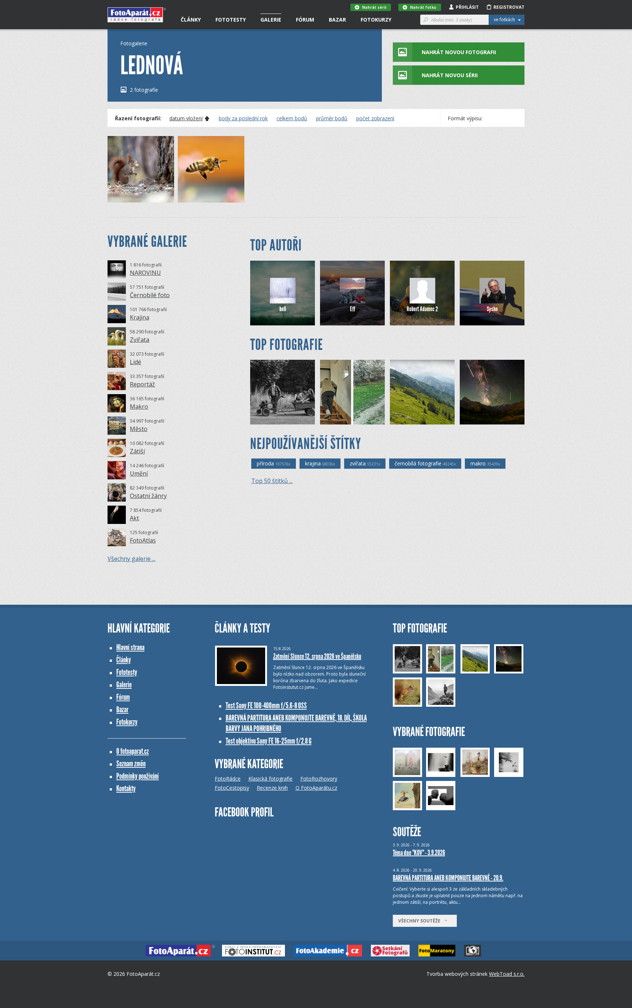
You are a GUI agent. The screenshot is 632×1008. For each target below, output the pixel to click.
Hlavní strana (130, 647)
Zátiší (137, 451)
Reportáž (142, 384)
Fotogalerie (133, 43)
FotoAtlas (143, 540)
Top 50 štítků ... (272, 481)
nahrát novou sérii (450, 75)
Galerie (270, 19)
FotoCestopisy (232, 787)
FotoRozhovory (318, 778)
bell (282, 309)
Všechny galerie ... (131, 559)
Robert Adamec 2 (422, 309)
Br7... (268, 419)
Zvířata (139, 340)
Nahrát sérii (374, 7)
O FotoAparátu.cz (316, 787)
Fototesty (230, 19)
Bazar (337, 19)
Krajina (139, 317)
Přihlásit (467, 7)
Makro (139, 407)
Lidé (135, 362)
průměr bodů (331, 118)
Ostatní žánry (148, 496)
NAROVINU (145, 273)
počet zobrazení (375, 118)
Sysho (492, 309)
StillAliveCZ (345, 419)
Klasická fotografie (270, 778)
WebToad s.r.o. (506, 973)
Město (138, 429)
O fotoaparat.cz (132, 751)
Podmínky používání (137, 776)
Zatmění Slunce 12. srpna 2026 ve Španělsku (317, 656)
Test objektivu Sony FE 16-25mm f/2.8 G (269, 741)
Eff (352, 309)
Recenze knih (272, 787)
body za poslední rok (243, 118)
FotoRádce (228, 778)
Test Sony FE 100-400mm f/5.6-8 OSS (266, 705)
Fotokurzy (376, 19)
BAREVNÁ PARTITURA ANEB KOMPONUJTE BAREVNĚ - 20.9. (448, 877)
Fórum (305, 19)
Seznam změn (131, 764)
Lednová (129, 197)
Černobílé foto (150, 295)
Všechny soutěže (421, 921)
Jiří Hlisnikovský (488, 419)
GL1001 (410, 419)
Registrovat (508, 7)
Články (191, 19)
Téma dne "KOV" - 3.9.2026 (419, 852)
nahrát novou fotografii (459, 52)
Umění (139, 473)
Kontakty (126, 788)
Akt (134, 518)
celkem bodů (291, 118)
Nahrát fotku (423, 7)
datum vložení (186, 118)
